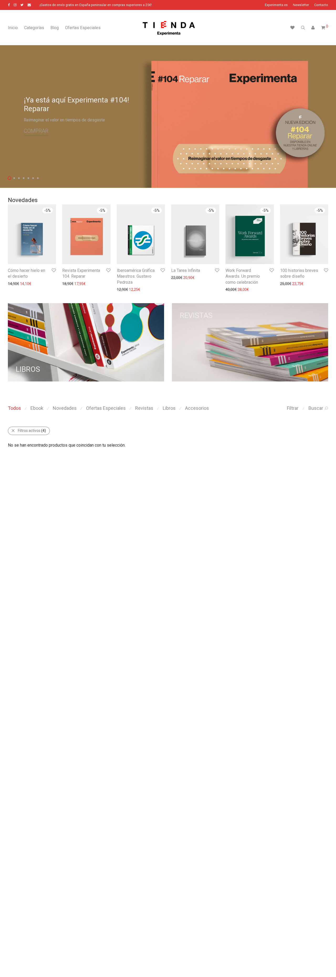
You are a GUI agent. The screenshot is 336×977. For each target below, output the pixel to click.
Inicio (13, 27)
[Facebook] (9, 5)
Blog (54, 27)
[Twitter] (22, 5)
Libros (169, 408)
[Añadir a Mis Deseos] (53, 270)
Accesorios (197, 408)
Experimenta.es (276, 5)
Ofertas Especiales (83, 27)
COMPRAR (36, 131)
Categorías (34, 27)
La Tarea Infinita (185, 270)
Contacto (321, 5)
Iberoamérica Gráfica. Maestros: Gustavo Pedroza (136, 276)
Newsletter (301, 5)
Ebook (36, 408)
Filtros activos (32, 430)
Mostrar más (16, 284)
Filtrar (292, 408)
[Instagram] (15, 5)
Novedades (65, 408)
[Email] (29, 5)
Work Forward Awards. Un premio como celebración (242, 276)
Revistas (144, 408)
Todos (14, 408)
